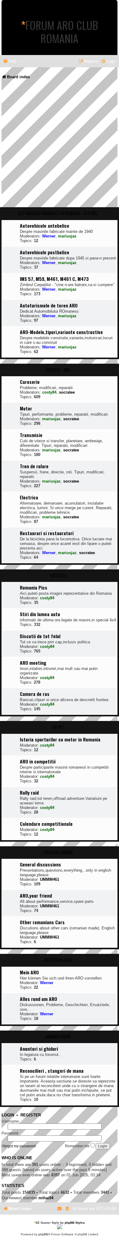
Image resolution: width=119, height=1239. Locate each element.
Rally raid (29, 792)
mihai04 (45, 1198)
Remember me (78, 1146)
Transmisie (31, 435)
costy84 (49, 392)
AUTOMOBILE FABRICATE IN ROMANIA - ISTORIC (58, 213)
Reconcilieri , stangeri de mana (52, 1070)
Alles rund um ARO (38, 998)
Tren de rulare (34, 466)
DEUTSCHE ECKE (58, 960)
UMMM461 (49, 879)
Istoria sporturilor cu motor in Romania (60, 739)
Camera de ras (34, 693)
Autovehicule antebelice (44, 225)
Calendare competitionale (46, 823)
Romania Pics (33, 587)
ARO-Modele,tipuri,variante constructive (61, 332)
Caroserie (30, 381)
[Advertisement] (59, 145)
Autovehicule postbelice (44, 252)
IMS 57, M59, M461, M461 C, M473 (54, 278)
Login (8, 1115)
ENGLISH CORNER (58, 852)
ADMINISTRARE (58, 1036)
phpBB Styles (75, 1222)
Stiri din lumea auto (40, 614)
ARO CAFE (58, 575)
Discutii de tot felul (40, 636)
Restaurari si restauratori (47, 533)
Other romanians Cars (42, 922)
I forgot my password (19, 1146)
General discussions (40, 864)
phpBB (43, 1234)
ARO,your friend (36, 895)
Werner (49, 236)
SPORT (58, 727)
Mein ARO (29, 972)
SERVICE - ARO (58, 369)
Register (30, 1115)
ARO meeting (33, 662)
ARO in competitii (38, 761)
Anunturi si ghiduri (39, 1048)
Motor (26, 408)
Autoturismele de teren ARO (49, 305)
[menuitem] (9, 61)
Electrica (29, 497)
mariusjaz (67, 236)
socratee (67, 392)
